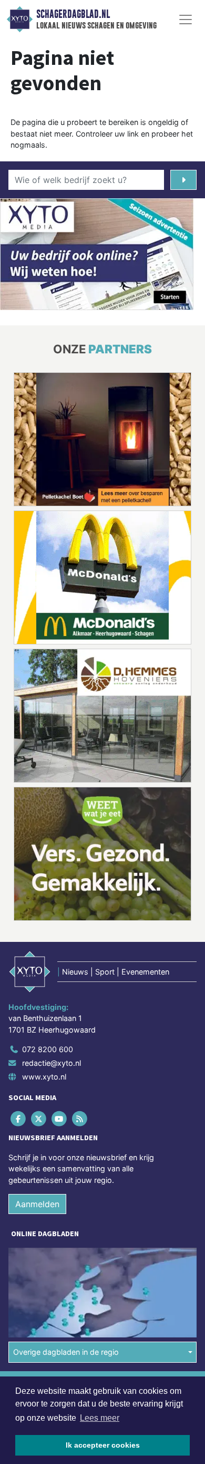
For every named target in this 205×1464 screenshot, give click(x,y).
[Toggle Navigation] (185, 19)
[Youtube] (59, 1118)
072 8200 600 (47, 1049)
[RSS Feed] (80, 1118)
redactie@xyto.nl (51, 1062)
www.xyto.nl (44, 1076)
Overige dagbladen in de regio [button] (66, 1351)
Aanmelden (37, 1204)
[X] (39, 1118)
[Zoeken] (183, 180)
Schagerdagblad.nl (73, 14)
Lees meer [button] (99, 1417)
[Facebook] (18, 1118)
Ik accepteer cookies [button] (103, 1445)
